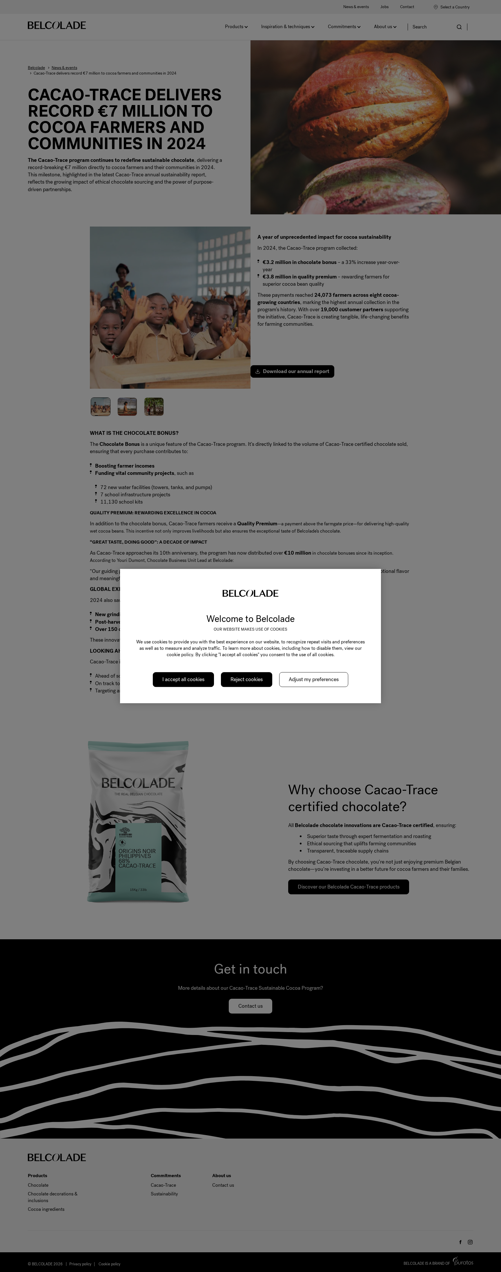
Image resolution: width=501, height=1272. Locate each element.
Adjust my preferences (314, 679)
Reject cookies (246, 679)
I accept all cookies (183, 679)
